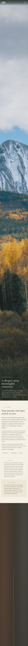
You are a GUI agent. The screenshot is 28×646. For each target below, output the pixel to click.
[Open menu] (25, 2)
